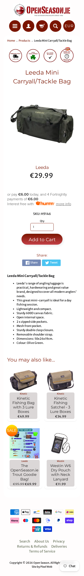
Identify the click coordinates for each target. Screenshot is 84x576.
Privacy (59, 541)
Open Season (41, 562)
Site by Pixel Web (42, 566)
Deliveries (59, 546)
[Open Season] (42, 11)
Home (11, 40)
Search (24, 541)
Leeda (42, 167)
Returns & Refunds (32, 546)
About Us (41, 541)
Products (24, 40)
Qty (42, 221)
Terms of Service (42, 551)
